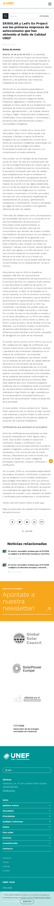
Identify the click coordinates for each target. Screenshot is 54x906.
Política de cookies (42, 897)
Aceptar (27, 901)
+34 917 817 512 (10, 786)
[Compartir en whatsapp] (34, 522)
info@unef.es (9, 790)
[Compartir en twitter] (19, 522)
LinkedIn (6, 866)
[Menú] (49, 4)
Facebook (7, 858)
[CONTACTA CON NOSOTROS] (51, 461)
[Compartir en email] (41, 522)
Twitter (6, 862)
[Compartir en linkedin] (27, 522)
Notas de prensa (11, 49)
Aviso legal (7, 887)
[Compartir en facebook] (12, 522)
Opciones (44, 16)
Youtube (6, 871)
